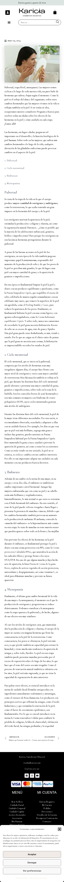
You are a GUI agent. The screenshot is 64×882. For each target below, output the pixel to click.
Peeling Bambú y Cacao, (37, 304)
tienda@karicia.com (32, 762)
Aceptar (32, 854)
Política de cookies (22, 878)
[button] (59, 829)
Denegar (32, 862)
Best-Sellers (17, 802)
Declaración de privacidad (38, 878)
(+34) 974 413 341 (32, 768)
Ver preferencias (32, 870)
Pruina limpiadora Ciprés (19, 292)
